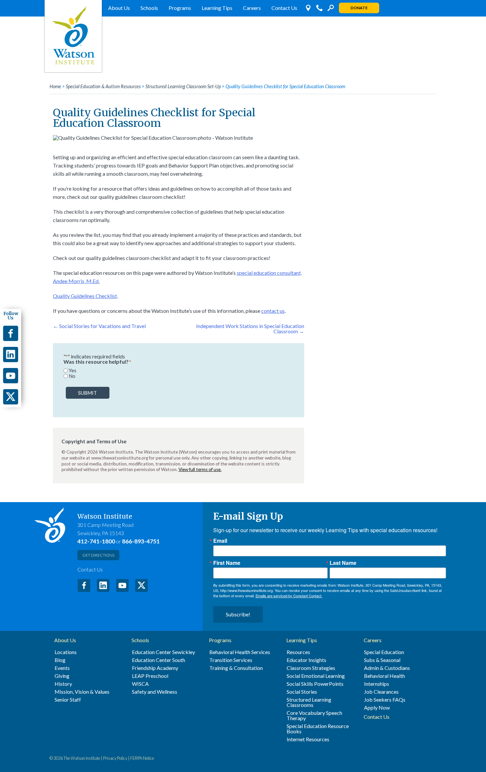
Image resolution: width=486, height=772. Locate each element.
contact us (273, 311)
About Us (119, 8)
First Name (226, 563)
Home (55, 86)
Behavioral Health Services (239, 652)
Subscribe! (238, 614)
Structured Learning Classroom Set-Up (183, 86)
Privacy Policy (115, 758)
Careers (252, 8)
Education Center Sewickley (163, 652)
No (72, 376)
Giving (62, 676)
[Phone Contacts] (319, 8)
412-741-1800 (96, 541)
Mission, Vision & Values (82, 691)
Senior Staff (68, 699)
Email (220, 540)
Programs (180, 8)
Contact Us (284, 8)
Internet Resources (308, 739)
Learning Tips (217, 8)
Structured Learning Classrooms (309, 702)
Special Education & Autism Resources (103, 86)
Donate (359, 7)
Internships (376, 683)
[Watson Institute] (73, 36)
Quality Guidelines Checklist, (85, 296)
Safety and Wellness (154, 691)
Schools (149, 8)
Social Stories (302, 691)
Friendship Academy (155, 668)
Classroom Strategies (311, 668)
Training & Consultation (236, 668)
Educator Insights (306, 660)
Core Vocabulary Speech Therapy (314, 715)
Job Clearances (381, 691)
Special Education (384, 652)
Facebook (84, 585)
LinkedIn (103, 585)
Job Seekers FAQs (384, 699)
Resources (298, 652)
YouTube (122, 585)
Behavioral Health (384, 676)
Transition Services (230, 660)
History (63, 683)
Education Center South (158, 660)
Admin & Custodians (387, 668)
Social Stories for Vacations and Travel (99, 326)
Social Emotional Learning (316, 676)
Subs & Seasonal (382, 660)
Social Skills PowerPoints (315, 683)
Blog (60, 660)
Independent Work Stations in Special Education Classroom (250, 328)
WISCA (140, 683)
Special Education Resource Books (318, 728)
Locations (66, 652)
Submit (87, 393)
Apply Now (377, 707)
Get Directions (98, 555)
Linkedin (11, 354)
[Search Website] (330, 8)
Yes (72, 370)
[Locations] (308, 8)
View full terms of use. (200, 469)
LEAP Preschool (150, 676)
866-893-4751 (141, 541)
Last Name (343, 563)
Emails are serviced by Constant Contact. (289, 595)
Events (62, 668)
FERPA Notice (142, 758)
